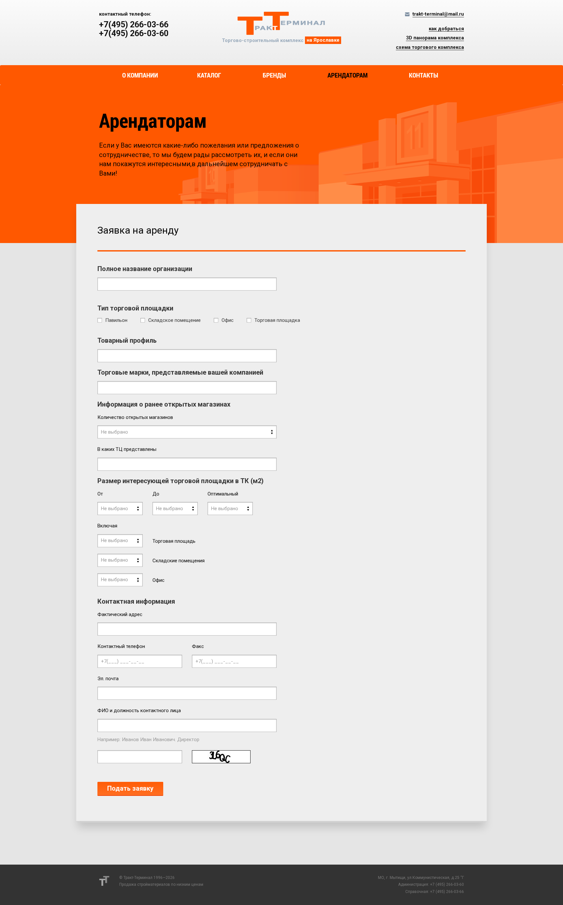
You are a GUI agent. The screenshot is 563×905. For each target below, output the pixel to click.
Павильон (116, 320)
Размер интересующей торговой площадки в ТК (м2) (180, 480)
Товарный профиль (127, 340)
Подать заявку (130, 788)
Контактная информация (136, 601)
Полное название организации (144, 268)
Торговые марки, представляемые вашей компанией (180, 372)
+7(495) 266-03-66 (133, 24)
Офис (228, 320)
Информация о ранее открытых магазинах (163, 404)
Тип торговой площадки (135, 308)
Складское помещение (174, 320)
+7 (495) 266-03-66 (447, 891)
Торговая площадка (277, 320)
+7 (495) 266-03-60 (447, 884)
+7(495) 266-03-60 (133, 33)
